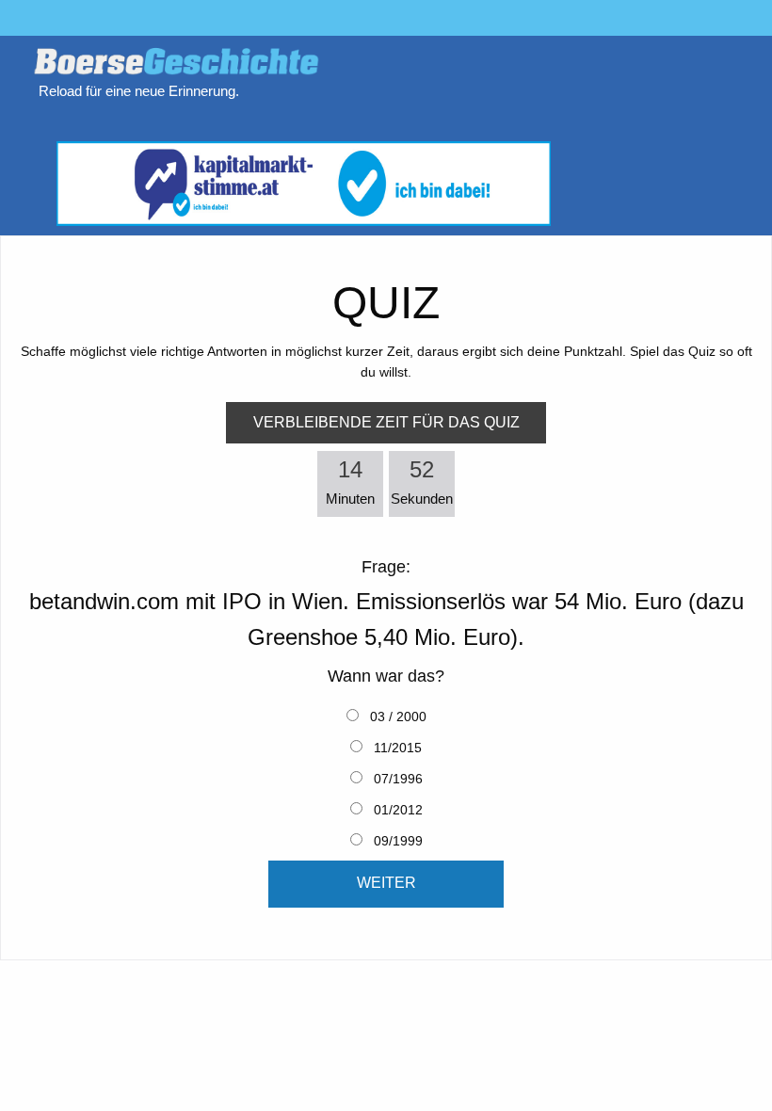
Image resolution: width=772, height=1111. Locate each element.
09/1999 (396, 840)
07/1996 (396, 778)
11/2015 (396, 747)
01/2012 (396, 809)
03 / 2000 (396, 716)
